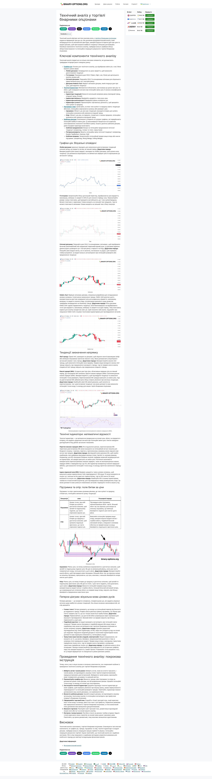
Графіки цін (68, 66)
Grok (79, 29)
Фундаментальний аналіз (72, 745)
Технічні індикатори (71, 88)
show (68, 34)
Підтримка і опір (70, 107)
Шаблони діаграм (70, 119)
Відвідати (150, 15)
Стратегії (134, 4)
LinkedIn (104, 29)
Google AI (86, 29)
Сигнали (125, 4)
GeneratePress (64, 773)
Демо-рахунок (107, 4)
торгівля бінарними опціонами (105, 38)
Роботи (117, 4)
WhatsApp (96, 29)
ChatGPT (63, 29)
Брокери (97, 4)
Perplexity (72, 29)
